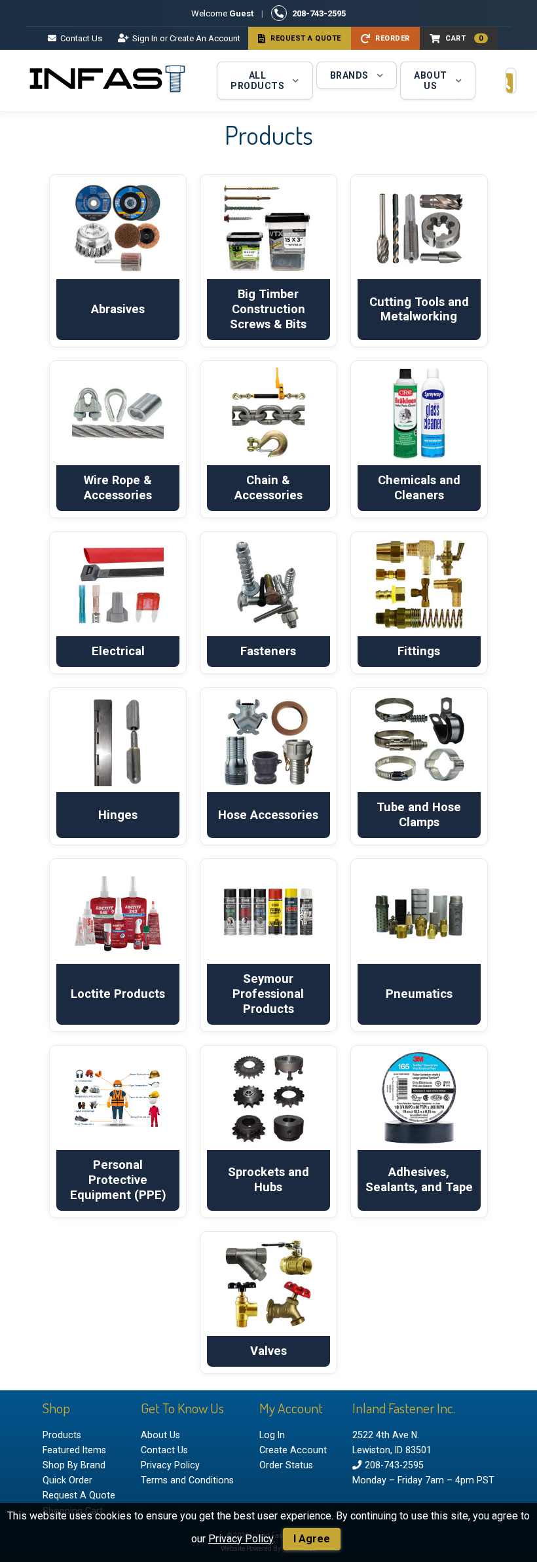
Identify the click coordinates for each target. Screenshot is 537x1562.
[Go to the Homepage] (108, 80)
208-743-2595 (319, 13)
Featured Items (74, 1450)
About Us (430, 80)
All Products (257, 80)
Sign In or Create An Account (186, 38)
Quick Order (67, 1480)
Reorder (392, 38)
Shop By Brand (74, 1465)
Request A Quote (305, 38)
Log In (272, 1435)
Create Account (293, 1450)
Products (62, 1435)
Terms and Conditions (187, 1480)
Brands (349, 75)
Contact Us (81, 38)
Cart (464, 38)
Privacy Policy (240, 1539)
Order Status (286, 1465)
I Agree (311, 1539)
